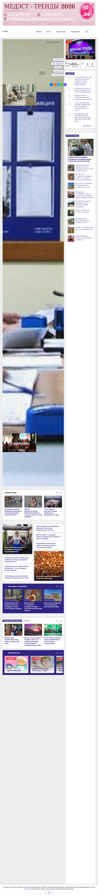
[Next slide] (61, 491)
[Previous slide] (57, 491)
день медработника (58, 63)
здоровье (58, 67)
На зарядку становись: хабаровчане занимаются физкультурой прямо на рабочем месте (16, 558)
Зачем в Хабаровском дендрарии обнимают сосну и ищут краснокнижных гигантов (47, 526)
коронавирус (58, 71)
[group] (13, 633)
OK (49, 892)
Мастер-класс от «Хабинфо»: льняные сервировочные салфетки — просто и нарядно (48, 535)
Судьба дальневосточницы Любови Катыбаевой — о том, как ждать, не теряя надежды (16, 566)
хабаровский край (58, 75)
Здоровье (55, 42)
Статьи (49, 42)
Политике (27, 889)
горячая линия (58, 59)
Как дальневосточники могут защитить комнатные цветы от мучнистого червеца (46, 544)
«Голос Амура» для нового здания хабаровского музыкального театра (16, 575)
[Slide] (14, 101)
